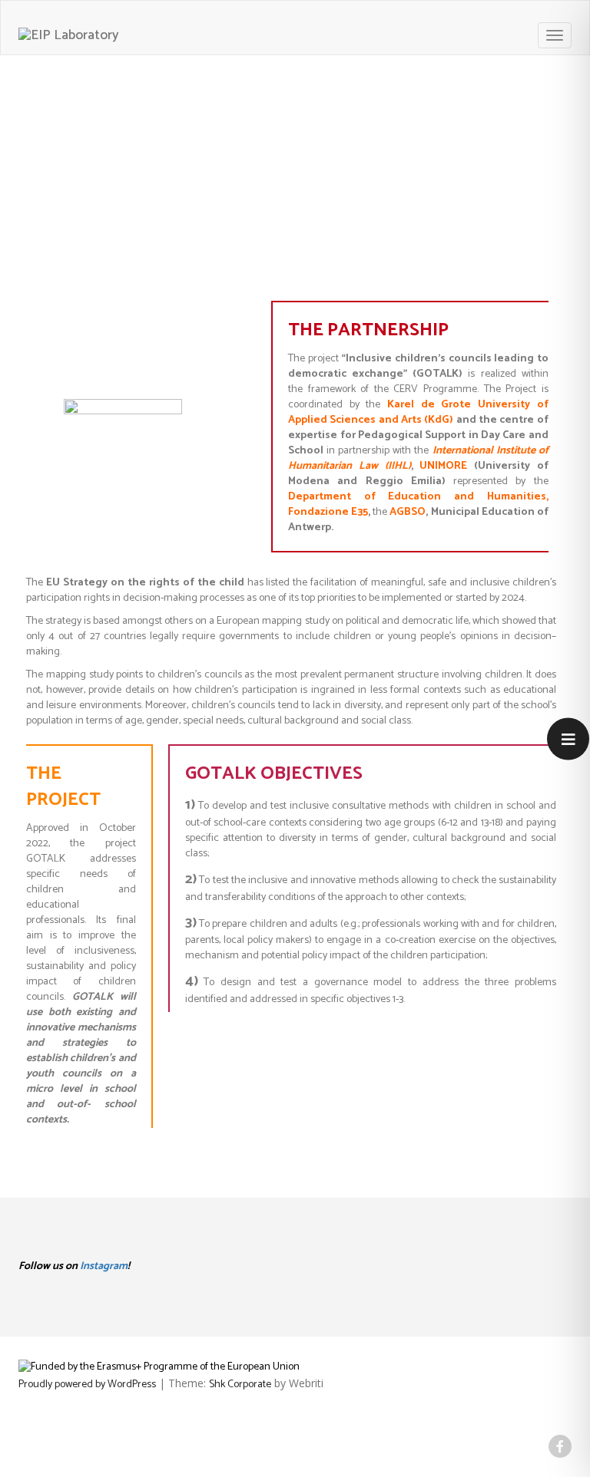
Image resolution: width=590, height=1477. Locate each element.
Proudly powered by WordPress (87, 1384)
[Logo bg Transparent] (69, 35)
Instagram (104, 1266)
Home (489, 156)
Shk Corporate (240, 1384)
